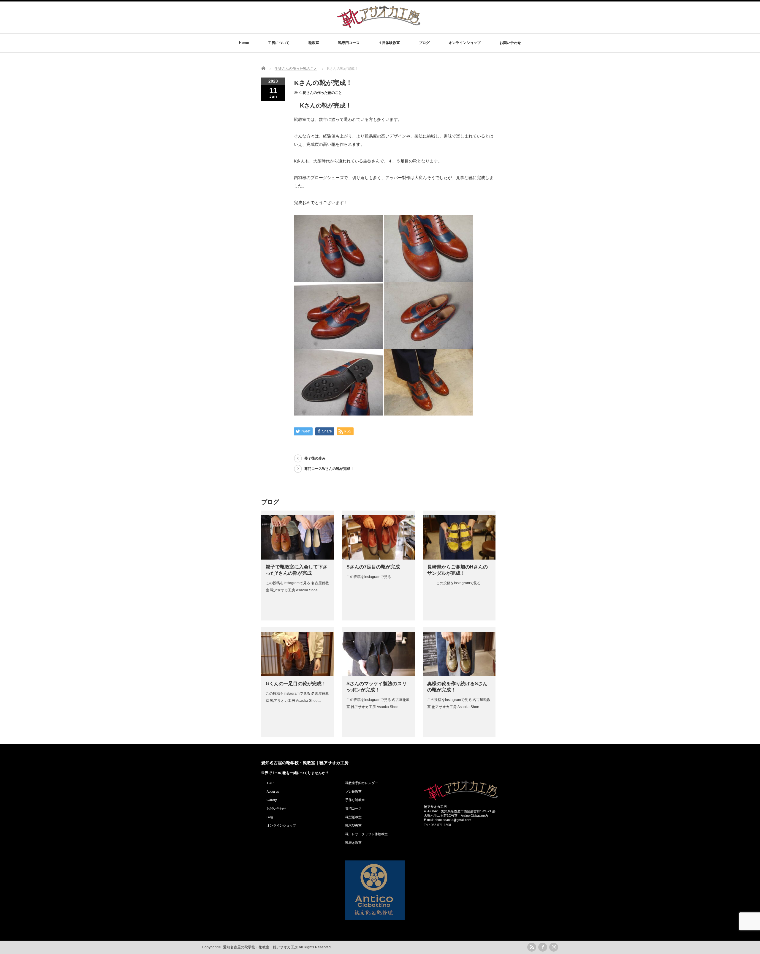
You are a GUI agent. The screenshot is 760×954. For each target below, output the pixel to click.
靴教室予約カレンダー (361, 783)
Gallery (272, 800)
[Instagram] (553, 947)
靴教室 (313, 43)
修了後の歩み (315, 458)
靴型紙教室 (353, 817)
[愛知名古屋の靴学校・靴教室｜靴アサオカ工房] (378, 27)
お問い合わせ (510, 43)
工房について (278, 43)
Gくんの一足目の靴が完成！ (296, 683)
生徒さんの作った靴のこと (320, 93)
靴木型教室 (353, 825)
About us (273, 791)
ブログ (424, 43)
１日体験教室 (389, 43)
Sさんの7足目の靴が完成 (373, 566)
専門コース (353, 808)
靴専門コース (349, 43)
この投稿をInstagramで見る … (370, 577)
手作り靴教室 (355, 800)
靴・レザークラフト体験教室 (366, 834)
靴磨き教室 (353, 842)
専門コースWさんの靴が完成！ (329, 469)
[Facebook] (542, 947)
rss (531, 947)
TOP (270, 783)
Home (244, 43)
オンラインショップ (465, 43)
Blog (270, 817)
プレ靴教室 (353, 791)
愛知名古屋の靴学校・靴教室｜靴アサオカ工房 (305, 762)
